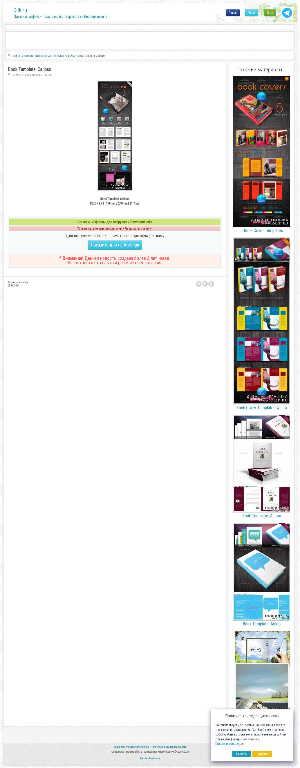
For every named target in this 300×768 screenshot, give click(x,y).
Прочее (47, 74)
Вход (270, 12)
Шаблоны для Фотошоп (26, 74)
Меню (251, 12)
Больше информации (229, 744)
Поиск (233, 12)
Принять (241, 753)
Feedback (154, 758)
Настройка (262, 753)
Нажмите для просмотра (115, 245)
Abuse (143, 758)
